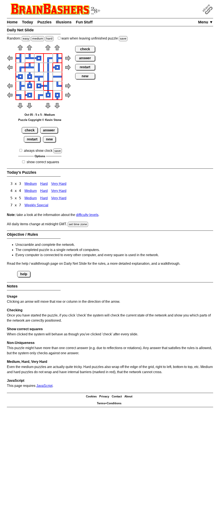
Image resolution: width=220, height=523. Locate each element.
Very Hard (58, 183)
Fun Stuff (84, 22)
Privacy (104, 396)
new (49, 139)
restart (32, 139)
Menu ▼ (205, 22)
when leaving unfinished (93, 38)
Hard (44, 183)
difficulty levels (87, 215)
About (128, 396)
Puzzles (44, 22)
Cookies (91, 396)
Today (27, 22)
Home (12, 22)
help (23, 274)
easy (26, 38)
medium (37, 38)
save (123, 38)
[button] (20, 49)
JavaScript (44, 386)
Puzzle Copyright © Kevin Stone (39, 120)
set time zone (78, 224)
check (30, 130)
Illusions (64, 22)
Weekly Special (36, 205)
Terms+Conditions (109, 403)
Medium (30, 183)
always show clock (38, 150)
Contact (117, 396)
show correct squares (43, 162)
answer (49, 130)
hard (49, 38)
